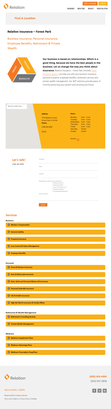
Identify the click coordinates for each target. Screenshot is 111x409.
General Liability (17, 232)
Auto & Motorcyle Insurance (22, 274)
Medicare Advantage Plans (21, 345)
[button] (55, 225)
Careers (22, 390)
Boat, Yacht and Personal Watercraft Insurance (29, 282)
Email (44, 131)
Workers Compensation (20, 225)
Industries (81, 9)
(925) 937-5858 (99, 381)
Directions (73, 138)
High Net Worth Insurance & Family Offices (28, 303)
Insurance (70, 9)
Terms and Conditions (11, 399)
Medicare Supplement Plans (22, 338)
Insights (91, 9)
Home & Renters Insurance (21, 267)
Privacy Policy (24, 399)
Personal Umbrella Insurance (22, 289)
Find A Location (10, 390)
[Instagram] (99, 391)
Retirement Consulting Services (23, 317)
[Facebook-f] (94, 391)
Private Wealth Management (22, 324)
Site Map (34, 399)
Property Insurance (18, 239)
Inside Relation (102, 9)
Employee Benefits (18, 253)
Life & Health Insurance (20, 296)
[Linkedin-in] (105, 391)
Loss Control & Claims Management (25, 246)
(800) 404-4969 (98, 376)
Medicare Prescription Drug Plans (24, 352)
